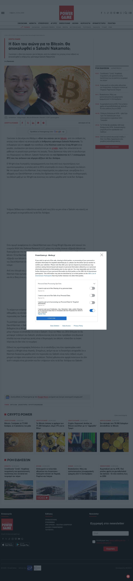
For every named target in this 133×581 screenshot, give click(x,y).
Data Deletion (54, 326)
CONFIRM (51, 318)
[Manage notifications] (128, 576)
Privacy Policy (78, 326)
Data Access (66, 326)
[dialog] (66, 290)
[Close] (102, 255)
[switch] (92, 288)
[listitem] (66, 284)
